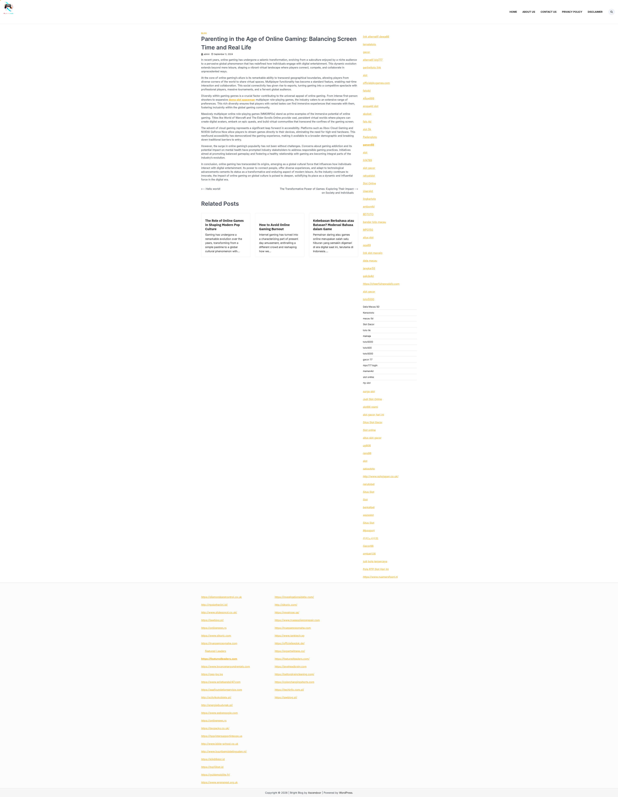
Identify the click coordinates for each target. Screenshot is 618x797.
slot (365, 75)
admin (207, 54)
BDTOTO (368, 214)
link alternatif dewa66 (376, 36)
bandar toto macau (374, 222)
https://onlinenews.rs (213, 627)
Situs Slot (368, 491)
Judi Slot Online (372, 399)
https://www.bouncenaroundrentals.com (225, 666)
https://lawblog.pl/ (212, 620)
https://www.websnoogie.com (219, 712)
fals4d (366, 90)
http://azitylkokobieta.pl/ (216, 697)
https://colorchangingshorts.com (294, 682)
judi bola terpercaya (375, 561)
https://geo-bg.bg (212, 674)
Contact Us (549, 11)
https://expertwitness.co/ (290, 651)
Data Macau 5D (371, 306)
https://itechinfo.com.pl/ (289, 689)
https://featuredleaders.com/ (292, 658)
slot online (368, 377)
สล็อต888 (368, 98)
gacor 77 (367, 359)
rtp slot (367, 382)
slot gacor (369, 167)
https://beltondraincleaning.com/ (294, 674)
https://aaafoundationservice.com (221, 689)
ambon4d (369, 206)
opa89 (367, 245)
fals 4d (367, 121)
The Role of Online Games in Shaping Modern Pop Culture (224, 224)
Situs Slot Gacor (372, 422)
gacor (366, 52)
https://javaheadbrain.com (291, 666)
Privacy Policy (572, 11)
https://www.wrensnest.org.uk (219, 782)
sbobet (367, 113)
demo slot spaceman (242, 99)
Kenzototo (368, 312)
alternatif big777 (373, 59)
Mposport (369, 530)
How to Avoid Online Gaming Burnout (274, 227)
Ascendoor (314, 792)
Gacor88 (368, 546)
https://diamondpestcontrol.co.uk (221, 597)
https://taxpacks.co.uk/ (215, 728)
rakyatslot (369, 175)
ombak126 (369, 553)
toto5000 (368, 299)
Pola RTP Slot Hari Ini (376, 569)
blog (204, 33)
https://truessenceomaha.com (219, 643)
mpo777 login (370, 365)
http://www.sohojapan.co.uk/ (380, 476)
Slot (365, 499)
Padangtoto (370, 137)
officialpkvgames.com (376, 82)
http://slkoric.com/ (286, 604)
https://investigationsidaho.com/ (294, 597)
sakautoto (369, 468)
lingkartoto (369, 198)
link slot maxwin (372, 252)
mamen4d (368, 371)
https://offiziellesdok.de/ (289, 643)
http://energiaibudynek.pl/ (217, 705)
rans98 (367, 453)
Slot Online (369, 183)
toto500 (367, 347)
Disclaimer (595, 11)
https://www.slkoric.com (216, 635)
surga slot (369, 391)
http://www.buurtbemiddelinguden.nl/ (224, 751)
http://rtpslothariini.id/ (214, 604)
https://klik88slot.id (213, 759)
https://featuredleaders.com (219, 658)
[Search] (611, 12)
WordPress (345, 792)
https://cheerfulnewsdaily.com (381, 283)
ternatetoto (369, 44)
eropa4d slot (370, 106)
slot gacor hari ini (373, 414)
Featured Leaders (215, 651)
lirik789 (367, 160)
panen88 (368, 144)
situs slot (368, 237)
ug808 (367, 445)
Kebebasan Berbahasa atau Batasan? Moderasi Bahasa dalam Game (333, 224)
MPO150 (368, 229)
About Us (528, 11)
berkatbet (369, 507)
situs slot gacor (372, 437)
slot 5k (367, 129)
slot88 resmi (370, 406)
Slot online (369, 430)
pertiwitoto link (372, 67)
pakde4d (368, 276)
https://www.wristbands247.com (220, 682)
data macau (370, 260)
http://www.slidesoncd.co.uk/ (219, 612)
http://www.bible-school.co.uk (219, 743)
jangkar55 (369, 268)
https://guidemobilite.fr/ (215, 774)
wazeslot (368, 515)
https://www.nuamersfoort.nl (380, 576)
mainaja (367, 336)
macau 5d (368, 318)
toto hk (367, 330)
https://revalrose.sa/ (287, 612)
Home (513, 11)
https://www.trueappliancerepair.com (297, 620)
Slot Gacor (368, 324)
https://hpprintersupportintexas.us (221, 736)
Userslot (368, 191)
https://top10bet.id (212, 767)
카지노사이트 (370, 538)
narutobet (369, 484)
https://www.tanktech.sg (289, 635)
